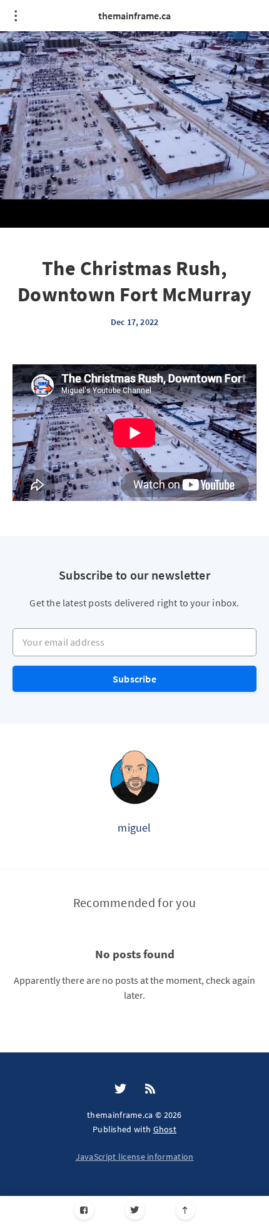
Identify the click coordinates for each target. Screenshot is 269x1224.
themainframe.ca (134, 15)
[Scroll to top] (185, 1210)
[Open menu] (15, 15)
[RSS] (150, 1089)
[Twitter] (135, 1210)
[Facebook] (84, 1210)
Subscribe (134, 679)
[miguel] (134, 777)
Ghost (165, 1129)
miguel (134, 827)
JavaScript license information (135, 1156)
